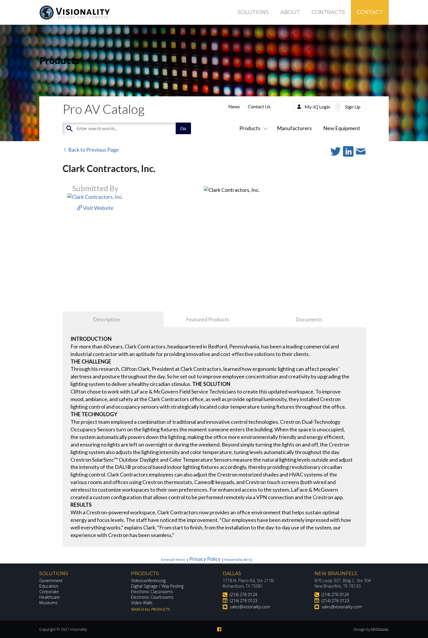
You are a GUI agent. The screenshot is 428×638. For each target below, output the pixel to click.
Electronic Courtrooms (152, 597)
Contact (370, 12)
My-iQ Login (317, 106)
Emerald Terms (173, 559)
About (290, 12)
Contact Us (259, 106)
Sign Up (352, 106)
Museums (48, 602)
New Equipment (341, 128)
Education (48, 586)
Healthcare (49, 597)
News (234, 106)
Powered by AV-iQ (238, 559)
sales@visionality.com (250, 606)
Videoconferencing (148, 580)
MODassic (380, 629)
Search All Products (150, 609)
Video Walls (142, 602)
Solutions (253, 12)
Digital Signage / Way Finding (157, 586)
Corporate (49, 591)
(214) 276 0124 (243, 594)
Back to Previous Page (93, 149)
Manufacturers (294, 128)
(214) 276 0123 (243, 600)
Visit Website (98, 208)
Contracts (328, 12)
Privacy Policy (205, 559)
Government (51, 580)
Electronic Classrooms (152, 591)
